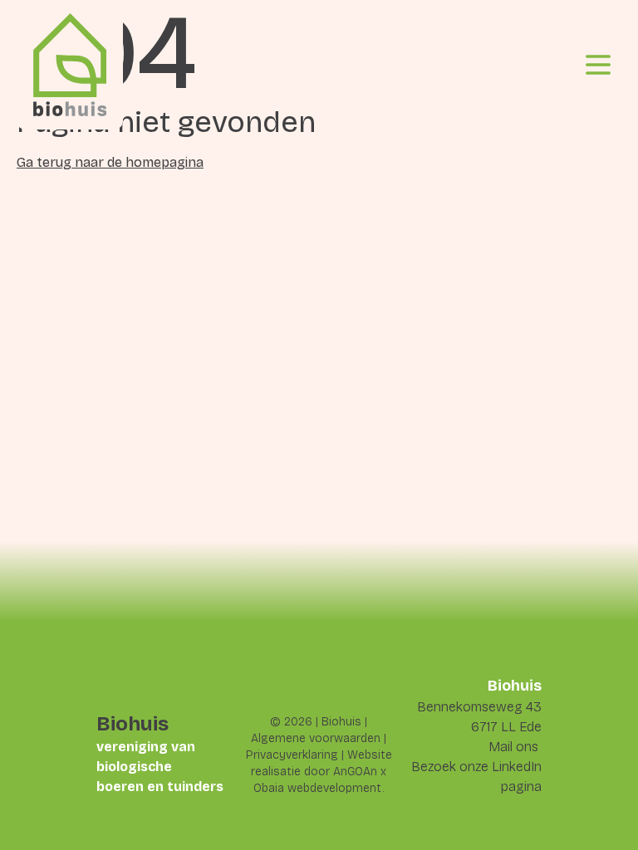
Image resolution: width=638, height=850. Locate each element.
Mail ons (513, 747)
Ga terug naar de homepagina (110, 162)
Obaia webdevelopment (317, 788)
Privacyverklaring (292, 755)
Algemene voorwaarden (315, 738)
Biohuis (341, 722)
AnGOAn (355, 772)
